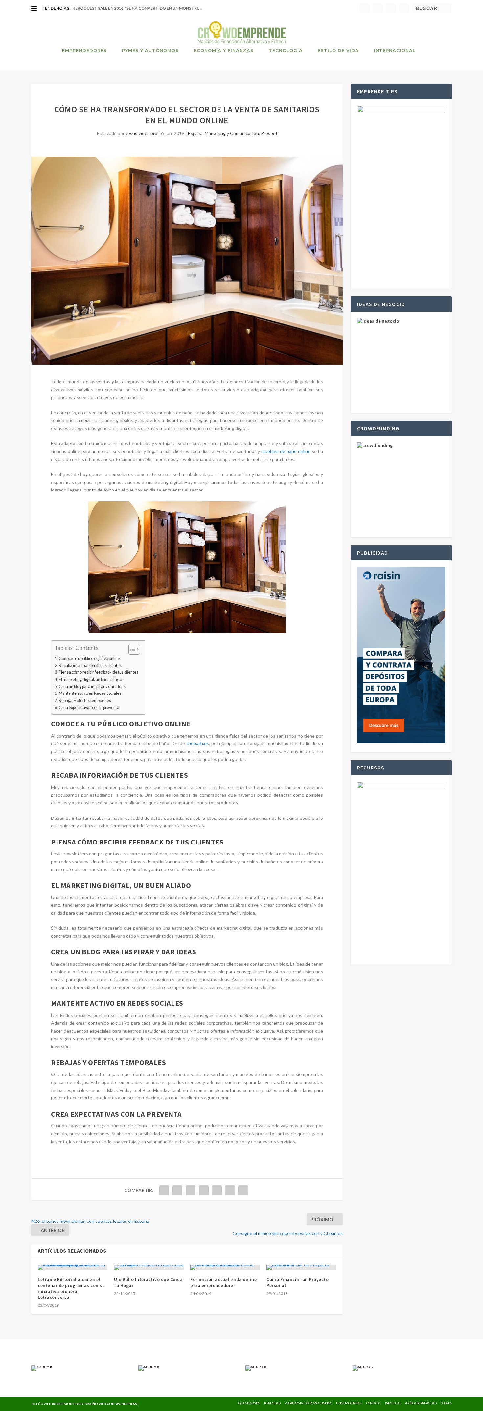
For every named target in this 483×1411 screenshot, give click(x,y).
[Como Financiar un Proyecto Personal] (301, 1267)
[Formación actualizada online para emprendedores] (225, 1267)
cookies (446, 1403)
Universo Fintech (349, 1403)
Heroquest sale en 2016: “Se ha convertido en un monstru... (137, 8)
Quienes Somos (249, 1403)
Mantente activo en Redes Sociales (90, 693)
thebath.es (197, 743)
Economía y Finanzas (224, 50)
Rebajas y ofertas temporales (85, 700)
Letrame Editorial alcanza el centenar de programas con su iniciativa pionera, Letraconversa (71, 1288)
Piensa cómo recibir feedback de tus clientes (98, 672)
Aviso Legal (392, 1403)
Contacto (373, 1403)
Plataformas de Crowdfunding (308, 1403)
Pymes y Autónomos (150, 50)
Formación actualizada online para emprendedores (223, 1282)
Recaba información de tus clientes (90, 665)
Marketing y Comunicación (232, 133)
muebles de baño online (285, 451)
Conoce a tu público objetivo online (89, 658)
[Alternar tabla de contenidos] (131, 649)
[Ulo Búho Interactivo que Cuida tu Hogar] (149, 1267)
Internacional (395, 50)
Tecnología (286, 50)
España (195, 133)
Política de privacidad (420, 1403)
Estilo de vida (338, 50)
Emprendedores (84, 50)
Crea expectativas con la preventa (89, 707)
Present (269, 133)
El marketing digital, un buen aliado (90, 679)
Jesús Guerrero (141, 133)
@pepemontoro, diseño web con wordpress (94, 1404)
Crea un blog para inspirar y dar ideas (92, 686)
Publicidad (272, 1403)
